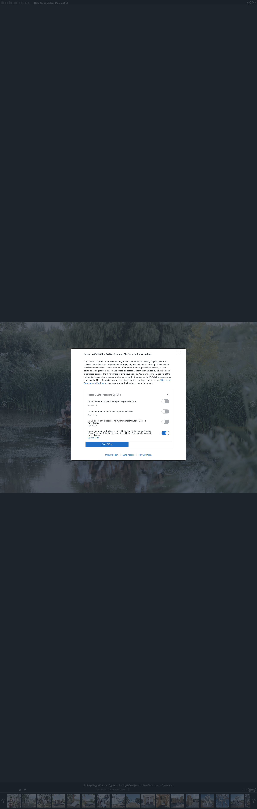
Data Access (128, 455)
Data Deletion (111, 455)
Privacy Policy (145, 455)
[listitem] (128, 394)
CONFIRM (107, 444)
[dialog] (128, 404)
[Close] (180, 354)
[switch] (165, 401)
